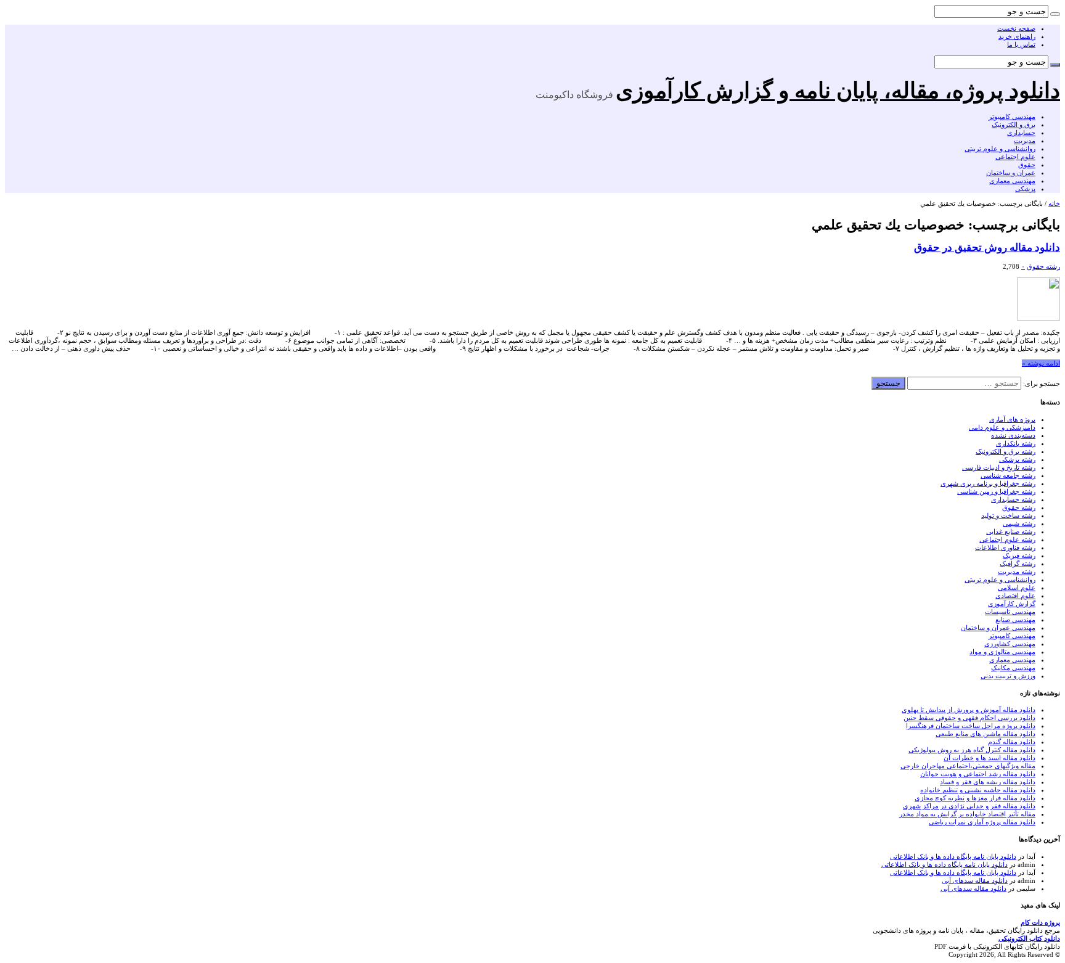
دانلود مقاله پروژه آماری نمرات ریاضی (982, 822)
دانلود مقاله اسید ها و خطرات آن (989, 757)
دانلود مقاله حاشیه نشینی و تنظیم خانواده (977, 789)
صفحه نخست (1016, 28)
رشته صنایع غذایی (1010, 531)
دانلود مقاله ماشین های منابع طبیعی (985, 733)
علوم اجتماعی (1015, 156)
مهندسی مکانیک (1013, 667)
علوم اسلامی (1016, 587)
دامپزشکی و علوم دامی (1002, 427)
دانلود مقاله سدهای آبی (975, 880)
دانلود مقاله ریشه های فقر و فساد (987, 781)
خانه (1054, 203)
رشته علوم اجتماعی (1007, 539)
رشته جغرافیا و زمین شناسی (996, 491)
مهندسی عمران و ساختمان (998, 627)
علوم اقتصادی (1015, 595)
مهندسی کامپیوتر (1012, 116)
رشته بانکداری (1015, 443)
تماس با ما (1021, 44)
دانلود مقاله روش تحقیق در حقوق (987, 247)
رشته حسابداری (1013, 499)
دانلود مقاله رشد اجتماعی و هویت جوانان (977, 773)
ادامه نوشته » (1041, 363)
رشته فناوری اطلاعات (1005, 547)
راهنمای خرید (1016, 36)
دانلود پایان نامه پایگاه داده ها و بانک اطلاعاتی (953, 856)
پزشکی (1025, 188)
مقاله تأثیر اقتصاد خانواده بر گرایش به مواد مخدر (967, 814)
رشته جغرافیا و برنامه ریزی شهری (988, 483)
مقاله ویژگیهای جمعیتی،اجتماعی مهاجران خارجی (967, 765)
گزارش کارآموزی (1011, 603)
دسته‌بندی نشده (1013, 435)
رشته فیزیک (1019, 555)
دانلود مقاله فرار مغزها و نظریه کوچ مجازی (975, 797)
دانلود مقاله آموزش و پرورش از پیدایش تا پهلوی (968, 709)
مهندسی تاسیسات (1010, 611)
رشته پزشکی (1017, 459)
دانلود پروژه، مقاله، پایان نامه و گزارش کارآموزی (838, 90)
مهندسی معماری (1012, 180)
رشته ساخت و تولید (1008, 515)
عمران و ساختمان (1010, 172)
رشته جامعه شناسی (1008, 475)
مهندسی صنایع (1015, 619)
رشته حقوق (1043, 266)
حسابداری (1021, 132)
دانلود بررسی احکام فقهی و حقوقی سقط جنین (969, 717)
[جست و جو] (1055, 14)
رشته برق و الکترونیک (1005, 451)
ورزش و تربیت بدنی (1008, 675)
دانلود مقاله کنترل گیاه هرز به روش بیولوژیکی (971, 749)
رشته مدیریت (1016, 571)
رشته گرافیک (1017, 563)
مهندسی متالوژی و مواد (1002, 651)
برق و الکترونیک (1013, 124)
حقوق (1026, 164)
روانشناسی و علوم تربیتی (1000, 148)
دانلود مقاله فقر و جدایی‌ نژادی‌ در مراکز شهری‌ (969, 805)
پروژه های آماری (1012, 419)
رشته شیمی (1019, 523)
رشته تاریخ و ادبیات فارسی (998, 467)
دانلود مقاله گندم (1011, 741)
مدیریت (1024, 140)
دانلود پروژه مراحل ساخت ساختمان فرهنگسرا (970, 725)
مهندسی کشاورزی (1009, 643)
